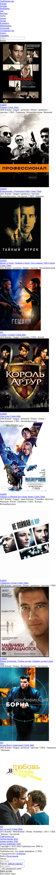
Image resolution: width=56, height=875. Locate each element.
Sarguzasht (4, 28)
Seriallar (3, 6)
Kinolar (3, 3)
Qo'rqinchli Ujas (7, 30)
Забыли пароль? (15, 863)
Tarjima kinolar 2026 (9, 839)
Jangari (3, 18)
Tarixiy (3, 33)
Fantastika (4, 35)
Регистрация (12, 856)
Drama (3, 21)
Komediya (4, 23)
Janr (2, 11)
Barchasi (3, 13)
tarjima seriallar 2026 (9, 841)
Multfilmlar (5, 8)
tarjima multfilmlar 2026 (10, 844)
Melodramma (5, 26)
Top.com (7, 1)
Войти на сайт (6, 871)
